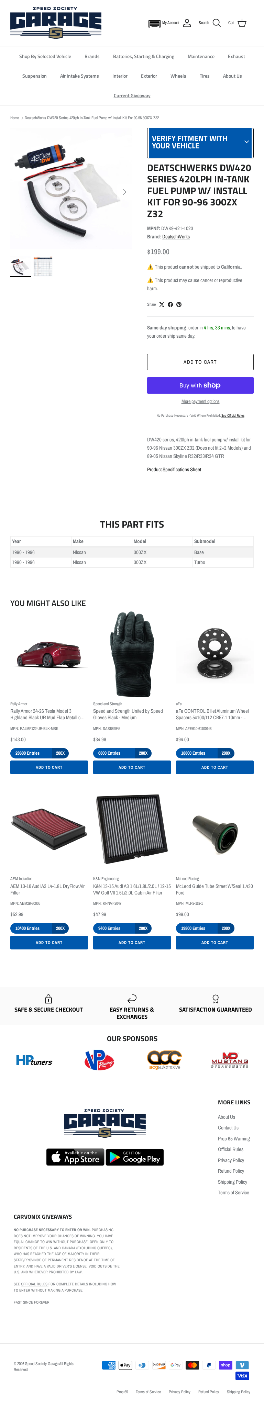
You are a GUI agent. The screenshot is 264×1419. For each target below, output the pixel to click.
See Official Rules (232, 415)
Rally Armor (18, 703)
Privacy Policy (231, 1160)
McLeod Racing (187, 878)
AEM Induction (21, 878)
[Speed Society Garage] (55, 23)
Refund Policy (231, 1170)
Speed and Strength (107, 703)
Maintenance (201, 56)
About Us (232, 75)
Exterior (149, 75)
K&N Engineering (106, 878)
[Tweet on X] (161, 304)
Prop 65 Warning (234, 1138)
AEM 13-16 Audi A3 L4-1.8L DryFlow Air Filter (47, 889)
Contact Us (228, 1127)
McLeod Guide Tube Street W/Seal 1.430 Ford (214, 889)
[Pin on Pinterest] (179, 304)
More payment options (201, 401)
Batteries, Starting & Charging (143, 56)
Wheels (178, 75)
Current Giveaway (132, 95)
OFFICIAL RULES (34, 1284)
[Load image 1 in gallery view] (71, 188)
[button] (153, 23)
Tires (205, 75)
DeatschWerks (176, 236)
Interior (120, 75)
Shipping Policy (232, 1181)
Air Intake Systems (79, 75)
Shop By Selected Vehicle (45, 56)
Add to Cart (49, 767)
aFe (179, 703)
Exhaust (236, 56)
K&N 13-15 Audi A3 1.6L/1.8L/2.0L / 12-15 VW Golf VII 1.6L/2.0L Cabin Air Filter (132, 889)
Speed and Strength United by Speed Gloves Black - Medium (128, 714)
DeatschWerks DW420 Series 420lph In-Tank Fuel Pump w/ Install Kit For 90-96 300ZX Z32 (92, 118)
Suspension (34, 75)
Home (14, 118)
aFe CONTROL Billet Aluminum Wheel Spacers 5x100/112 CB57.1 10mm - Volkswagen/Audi (212, 714)
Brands (92, 56)
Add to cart (200, 361)
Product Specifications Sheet (174, 469)
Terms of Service (233, 1192)
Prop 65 (122, 1392)
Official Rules (230, 1149)
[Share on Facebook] (170, 304)
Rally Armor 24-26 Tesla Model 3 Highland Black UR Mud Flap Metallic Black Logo (45, 714)
